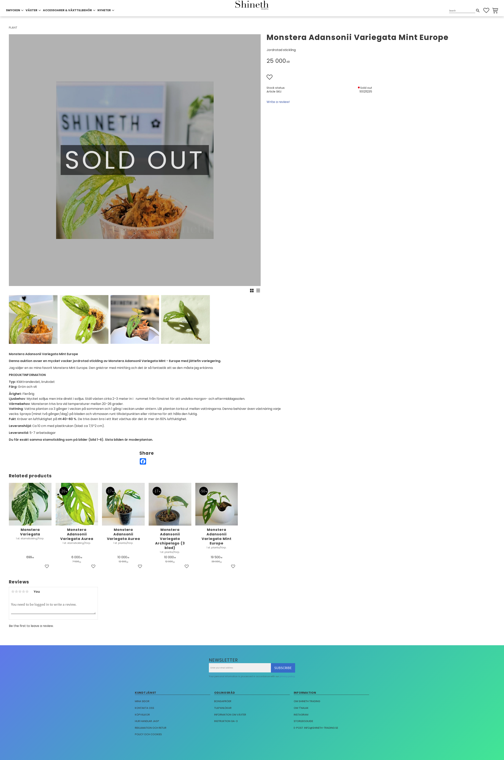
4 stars (23, 591)
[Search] (477, 10)
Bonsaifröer (222, 701)
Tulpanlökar (223, 708)
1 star (13, 591)
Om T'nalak (301, 708)
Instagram (301, 714)
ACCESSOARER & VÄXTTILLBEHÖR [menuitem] (67, 10)
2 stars (16, 591)
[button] (486, 10)
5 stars (27, 591)
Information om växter (230, 714)
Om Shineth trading (307, 701)
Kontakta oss (144, 708)
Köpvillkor (142, 714)
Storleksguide (303, 721)
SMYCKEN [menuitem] (13, 10)
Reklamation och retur (150, 727)
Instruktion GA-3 (226, 721)
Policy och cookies (148, 734)
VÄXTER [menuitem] (31, 10)
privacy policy (287, 676)
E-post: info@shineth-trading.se (316, 727)
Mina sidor (142, 701)
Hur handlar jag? (147, 721)
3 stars (20, 591)
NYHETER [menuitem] (104, 10)
